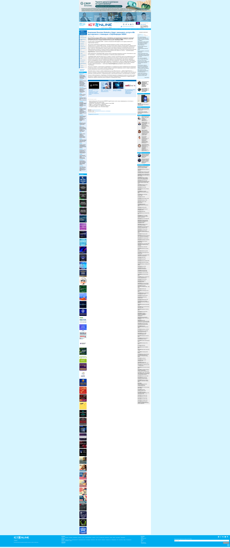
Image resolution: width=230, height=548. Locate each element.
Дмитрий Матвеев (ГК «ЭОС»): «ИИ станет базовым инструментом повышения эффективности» (86, 19)
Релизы (111, 537)
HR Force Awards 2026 (145, 260)
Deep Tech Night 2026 (145, 218)
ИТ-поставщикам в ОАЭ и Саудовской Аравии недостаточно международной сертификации (130, 91)
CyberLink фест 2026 (145, 198)
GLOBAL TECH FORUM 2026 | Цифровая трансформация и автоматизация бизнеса (144, 373)
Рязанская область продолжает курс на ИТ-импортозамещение (83, 98)
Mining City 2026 (144, 396)
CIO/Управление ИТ (83, 64)
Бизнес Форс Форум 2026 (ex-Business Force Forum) (143, 284)
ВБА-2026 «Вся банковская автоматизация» (142, 378)
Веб (96, 539)
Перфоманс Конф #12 (145, 239)
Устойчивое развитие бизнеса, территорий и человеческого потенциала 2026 (143, 370)
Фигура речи (107, 537)
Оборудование (82, 48)
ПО (117, 539)
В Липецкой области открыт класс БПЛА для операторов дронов (83, 141)
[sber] (115, 6)
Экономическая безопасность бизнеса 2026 (142, 271)
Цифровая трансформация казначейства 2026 (143, 205)
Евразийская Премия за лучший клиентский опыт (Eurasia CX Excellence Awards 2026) (143, 355)
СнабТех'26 (144, 358)
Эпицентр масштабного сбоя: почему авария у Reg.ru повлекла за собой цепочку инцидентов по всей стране (143, 55)
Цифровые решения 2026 (143, 336)
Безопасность (98, 109)
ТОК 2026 (143, 196)
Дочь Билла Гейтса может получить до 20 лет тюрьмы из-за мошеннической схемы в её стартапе (143, 62)
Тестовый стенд (141, 93)
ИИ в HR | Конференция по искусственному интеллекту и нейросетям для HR (143, 321)
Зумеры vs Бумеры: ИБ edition (143, 264)
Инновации (82, 61)
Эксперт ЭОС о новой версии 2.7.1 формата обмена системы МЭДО (101, 103)
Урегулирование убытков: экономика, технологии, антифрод (143, 318)
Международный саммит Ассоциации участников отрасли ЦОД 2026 (143, 402)
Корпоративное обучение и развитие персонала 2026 (143, 231)
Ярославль (82, 87)
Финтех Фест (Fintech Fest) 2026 (143, 189)
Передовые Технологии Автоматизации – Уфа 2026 (143, 286)
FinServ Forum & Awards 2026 (142, 241)
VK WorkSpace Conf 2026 (143, 291)
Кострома (81, 165)
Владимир (81, 115)
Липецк (81, 138)
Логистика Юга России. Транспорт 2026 (143, 307)
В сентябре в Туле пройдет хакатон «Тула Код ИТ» (83, 124)
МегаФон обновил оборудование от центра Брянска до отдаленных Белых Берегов (83, 146)
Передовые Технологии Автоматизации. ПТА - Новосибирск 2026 (143, 393)
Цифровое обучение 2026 (143, 309)
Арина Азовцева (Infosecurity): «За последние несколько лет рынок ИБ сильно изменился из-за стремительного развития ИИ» (129, 18)
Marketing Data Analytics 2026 (142, 297)
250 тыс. (82, 24)
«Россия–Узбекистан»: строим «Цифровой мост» (143, 277)
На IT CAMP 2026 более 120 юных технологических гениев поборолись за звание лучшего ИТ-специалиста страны (94, 92)
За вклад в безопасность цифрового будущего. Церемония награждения (142, 314)
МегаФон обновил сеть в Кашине (83, 95)
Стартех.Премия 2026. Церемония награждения (143, 255)
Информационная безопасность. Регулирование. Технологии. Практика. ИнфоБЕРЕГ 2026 (143, 221)
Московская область (82, 74)
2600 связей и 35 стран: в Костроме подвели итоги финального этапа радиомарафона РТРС (83, 169)
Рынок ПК (82, 43)
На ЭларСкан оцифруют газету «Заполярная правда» (99, 106)
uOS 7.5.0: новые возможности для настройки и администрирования (143, 216)
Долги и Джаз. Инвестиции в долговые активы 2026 (143, 192)
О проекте (15, 540)
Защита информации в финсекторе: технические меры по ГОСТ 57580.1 (144, 175)
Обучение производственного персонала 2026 (143, 327)
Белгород (81, 101)
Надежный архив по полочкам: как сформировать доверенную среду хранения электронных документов (145, 84)
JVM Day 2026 (144, 207)
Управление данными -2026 (143, 305)
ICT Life (97, 537)
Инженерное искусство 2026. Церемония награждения (144, 236)
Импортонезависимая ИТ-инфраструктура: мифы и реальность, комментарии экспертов (145, 156)
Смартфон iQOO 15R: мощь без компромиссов (143, 104)
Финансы (81, 56)
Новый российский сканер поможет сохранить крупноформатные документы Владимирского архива (83, 118)
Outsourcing (82, 51)
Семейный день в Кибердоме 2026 (143, 209)
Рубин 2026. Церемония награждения (142, 268)
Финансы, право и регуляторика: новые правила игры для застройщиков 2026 (143, 178)
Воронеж (81, 79)
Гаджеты (81, 65)
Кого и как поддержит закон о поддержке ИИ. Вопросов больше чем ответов (144, 26)
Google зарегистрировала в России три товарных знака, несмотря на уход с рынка (142, 74)
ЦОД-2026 (143, 211)
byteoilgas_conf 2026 (145, 329)
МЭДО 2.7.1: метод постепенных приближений (97, 104)
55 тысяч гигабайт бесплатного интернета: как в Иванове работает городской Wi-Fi (83, 151)
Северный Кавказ (143, 543)
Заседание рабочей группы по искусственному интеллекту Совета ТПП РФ (143, 167)
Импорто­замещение (82, 31)
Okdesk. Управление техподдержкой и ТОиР (143, 293)
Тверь (81, 93)
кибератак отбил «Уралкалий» (82, 25)
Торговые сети (82, 46)
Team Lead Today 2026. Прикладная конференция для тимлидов (144, 244)
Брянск (81, 143)
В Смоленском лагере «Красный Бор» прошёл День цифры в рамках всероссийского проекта (83, 162)
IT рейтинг (93, 537)
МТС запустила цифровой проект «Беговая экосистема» (143, 59)
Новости (63, 537)
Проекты (139, 107)
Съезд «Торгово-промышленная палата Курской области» (143, 302)
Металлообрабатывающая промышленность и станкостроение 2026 (142, 385)
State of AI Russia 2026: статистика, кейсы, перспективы (143, 172)
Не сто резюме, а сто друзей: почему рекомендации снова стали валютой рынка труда (145, 90)
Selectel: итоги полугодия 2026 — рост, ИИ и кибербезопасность (106, 90)
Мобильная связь (83, 37)
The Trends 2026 (144, 398)
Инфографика (123, 537)
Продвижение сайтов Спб (93, 114)
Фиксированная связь (83, 39)
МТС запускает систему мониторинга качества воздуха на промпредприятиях (143, 70)
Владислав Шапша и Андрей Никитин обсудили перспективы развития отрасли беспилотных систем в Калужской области (83, 111)
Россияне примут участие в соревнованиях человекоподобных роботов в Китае (143, 48)
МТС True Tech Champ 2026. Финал (143, 387)
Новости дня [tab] (139, 35)
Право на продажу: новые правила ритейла (143, 331)
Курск (81, 132)
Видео (114, 537)
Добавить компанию (143, 32)
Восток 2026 (144, 266)
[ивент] (83, 530)
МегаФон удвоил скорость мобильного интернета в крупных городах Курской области (82, 135)
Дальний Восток (143, 542)
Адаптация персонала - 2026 (143, 350)
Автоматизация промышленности (83, 34)
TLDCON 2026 (144, 279)
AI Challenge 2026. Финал (143, 352)
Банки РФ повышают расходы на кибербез (117, 90)
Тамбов (81, 154)
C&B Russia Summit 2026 (143, 249)
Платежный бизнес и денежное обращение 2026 (143, 227)
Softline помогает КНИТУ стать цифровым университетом (99, 105)
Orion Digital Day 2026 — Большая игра (143, 365)
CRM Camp (143, 257)
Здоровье (82, 67)
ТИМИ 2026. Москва (145, 262)
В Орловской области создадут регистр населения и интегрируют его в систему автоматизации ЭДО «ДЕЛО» (83, 129)
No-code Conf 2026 (145, 272)
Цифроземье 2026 (145, 299)
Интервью (140, 115)
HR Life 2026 (144, 187)
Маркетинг (103, 539)
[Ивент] (83, 179)
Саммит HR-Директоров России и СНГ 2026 (143, 363)
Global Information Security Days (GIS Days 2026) (143, 324)
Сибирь (142, 540)
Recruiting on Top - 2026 (143, 343)
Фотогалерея (118, 537)
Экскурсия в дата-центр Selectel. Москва (143, 185)
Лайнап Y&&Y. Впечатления (142, 202)
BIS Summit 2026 (144, 311)
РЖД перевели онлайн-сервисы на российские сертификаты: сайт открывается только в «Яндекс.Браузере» (143, 43)
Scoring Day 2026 (145, 295)
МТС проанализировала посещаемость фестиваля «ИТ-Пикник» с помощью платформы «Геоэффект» (143, 39)
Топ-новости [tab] (146, 35)
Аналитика (140, 152)
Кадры (81, 53)
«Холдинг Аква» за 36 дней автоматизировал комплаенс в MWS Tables (143, 112)
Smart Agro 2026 (144, 395)
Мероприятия (75, 537)
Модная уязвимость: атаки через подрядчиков (143, 51)
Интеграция (82, 41)
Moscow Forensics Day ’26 (143, 213)
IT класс (83, 537)
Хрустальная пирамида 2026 (142, 360)
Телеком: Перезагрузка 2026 (144, 341)
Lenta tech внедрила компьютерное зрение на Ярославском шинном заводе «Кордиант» (83, 90)
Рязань (81, 96)
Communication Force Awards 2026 (143, 253)
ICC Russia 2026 (144, 229)
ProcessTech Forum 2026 (143, 275)
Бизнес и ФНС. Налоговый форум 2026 (142, 333)
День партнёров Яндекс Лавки (142, 195)
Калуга (81, 107)
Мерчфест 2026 (144, 200)
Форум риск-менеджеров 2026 (142, 281)
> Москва (110, 27)
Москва (142, 537)
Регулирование (128, 539)
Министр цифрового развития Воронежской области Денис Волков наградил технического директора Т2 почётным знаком (83, 83)
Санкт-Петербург (143, 538)
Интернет (63, 539)
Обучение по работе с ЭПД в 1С (143, 170)
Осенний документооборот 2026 (142, 390)
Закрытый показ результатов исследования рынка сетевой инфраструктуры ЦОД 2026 (143, 182)
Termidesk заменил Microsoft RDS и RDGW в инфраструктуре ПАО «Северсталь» (114, 19)
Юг (141, 541)
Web (81, 58)
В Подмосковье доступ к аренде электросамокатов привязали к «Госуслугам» (83, 77)
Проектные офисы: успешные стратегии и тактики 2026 (143, 381)
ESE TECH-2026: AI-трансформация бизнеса (143, 338)
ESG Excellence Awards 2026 (144, 367)
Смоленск (81, 159)
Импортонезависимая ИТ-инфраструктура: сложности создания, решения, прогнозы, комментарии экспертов (145, 161)
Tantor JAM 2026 (144, 246)
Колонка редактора (144, 22)
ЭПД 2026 (143, 345)
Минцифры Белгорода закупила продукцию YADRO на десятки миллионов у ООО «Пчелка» (83, 104)
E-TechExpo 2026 (144, 400)
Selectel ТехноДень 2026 (143, 347)
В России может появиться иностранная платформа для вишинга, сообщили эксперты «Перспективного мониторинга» (143, 67)
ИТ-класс (139, 80)
